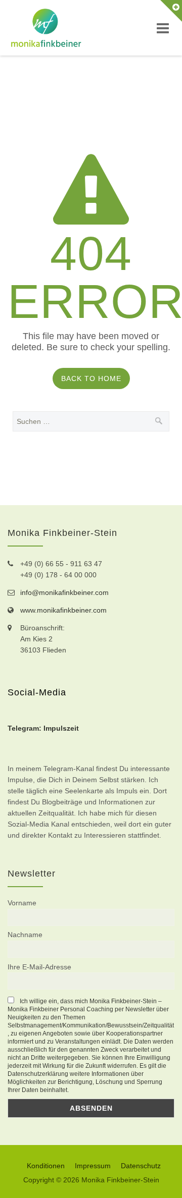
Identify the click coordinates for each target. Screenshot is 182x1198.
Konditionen (46, 1166)
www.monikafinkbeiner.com (63, 610)
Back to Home (91, 378)
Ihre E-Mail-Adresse (39, 967)
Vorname (22, 903)
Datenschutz (141, 1166)
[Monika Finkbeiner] (46, 28)
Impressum (93, 1166)
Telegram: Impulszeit (43, 728)
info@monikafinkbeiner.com (64, 592)
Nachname (25, 935)
